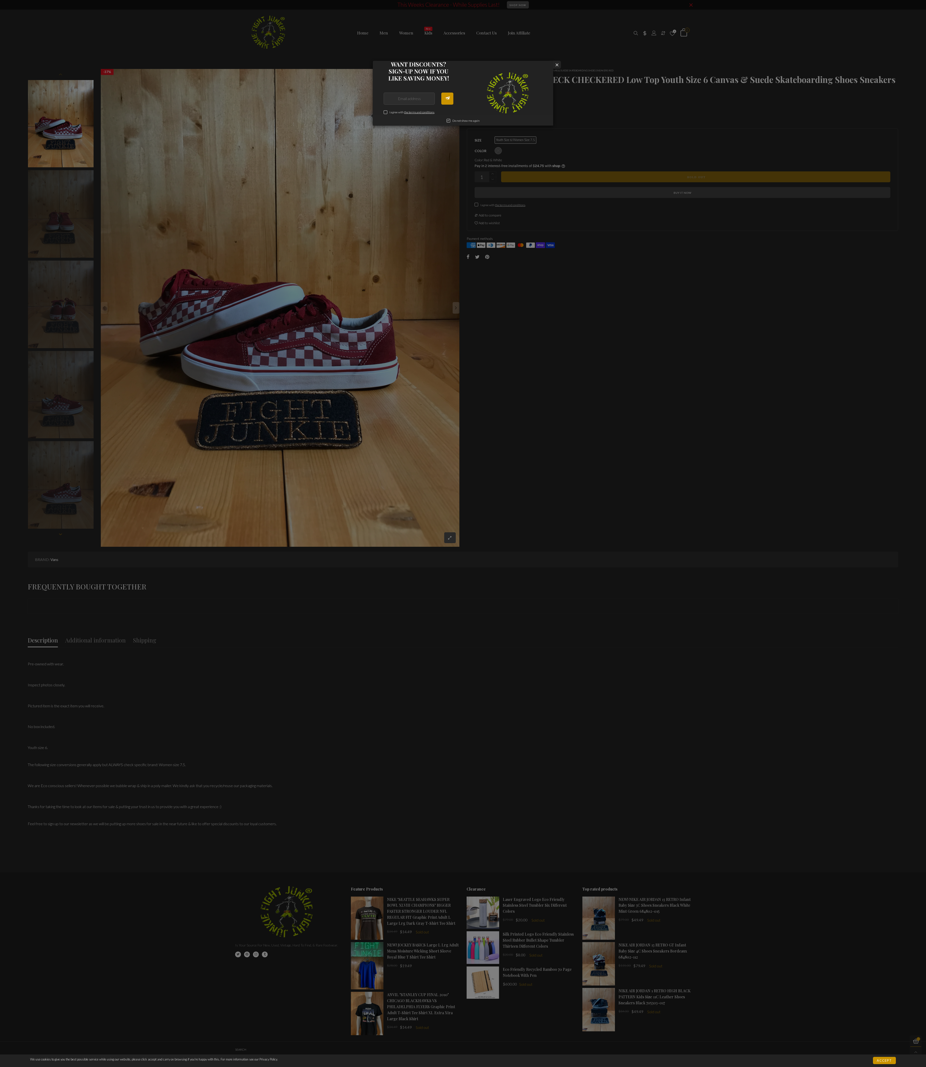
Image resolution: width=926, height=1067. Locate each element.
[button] (447, 99)
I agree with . (412, 112)
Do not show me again (466, 120)
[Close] (557, 65)
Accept (884, 1060)
